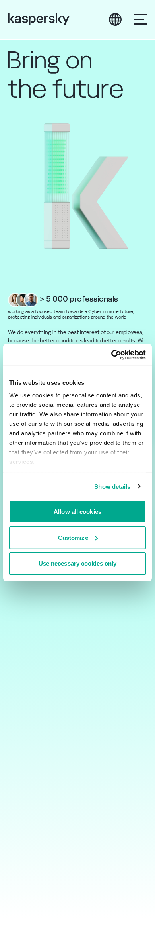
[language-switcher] (115, 19)
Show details (112, 486)
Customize (73, 537)
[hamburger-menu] (140, 19)
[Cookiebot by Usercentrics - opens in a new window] (111, 354)
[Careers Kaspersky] (39, 19)
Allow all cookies (77, 511)
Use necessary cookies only (78, 563)
